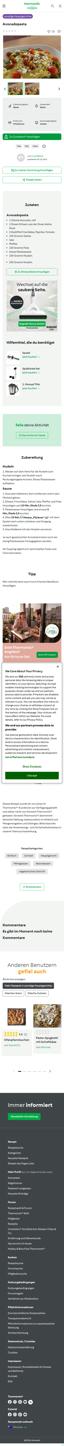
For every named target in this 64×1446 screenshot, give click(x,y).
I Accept (32, 775)
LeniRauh (37, 156)
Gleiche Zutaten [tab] (37, 993)
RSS (10, 1381)
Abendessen (43, 863)
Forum (12, 1202)
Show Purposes (32, 766)
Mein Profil (30, 1172)
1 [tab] (19, 1071)
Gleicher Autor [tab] (13, 993)
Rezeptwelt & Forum (20, 1208)
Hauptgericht (49, 855)
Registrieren (15, 1183)
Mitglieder (14, 1218)
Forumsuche (15, 1268)
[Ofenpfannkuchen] (16, 1017)
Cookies (13, 1352)
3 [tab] (29, 1071)
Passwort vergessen (19, 1188)
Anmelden (14, 1177)
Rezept (12, 1141)
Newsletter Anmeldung (24, 1116)
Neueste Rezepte (18, 1158)
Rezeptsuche (15, 1147)
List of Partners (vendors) (20, 757)
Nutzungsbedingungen (21, 1288)
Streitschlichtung (18, 1332)
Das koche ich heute (20, 1243)
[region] (32, 723)
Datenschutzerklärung (21, 1347)
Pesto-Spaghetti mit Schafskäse (47, 1040)
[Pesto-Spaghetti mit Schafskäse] (47, 1016)
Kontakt (12, 1376)
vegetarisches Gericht (32, 871)
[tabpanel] (32, 1039)
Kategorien (14, 1152)
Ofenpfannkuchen (16, 1040)
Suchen (12, 1257)
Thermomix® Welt (18, 1213)
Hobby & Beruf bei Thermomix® (26, 1248)
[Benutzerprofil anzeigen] (21, 157)
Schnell (28, 855)
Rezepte (13, 1223)
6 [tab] (44, 1071)
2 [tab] (24, 1071)
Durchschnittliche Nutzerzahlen (26, 1313)
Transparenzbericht (19, 1318)
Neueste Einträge (18, 1193)
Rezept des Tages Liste (21, 1163)
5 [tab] (39, 1071)
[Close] (57, 666)
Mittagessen (21, 863)
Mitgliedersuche (17, 1273)
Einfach (11, 855)
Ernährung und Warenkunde (24, 1238)
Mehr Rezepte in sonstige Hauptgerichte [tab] (28, 985)
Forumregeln (15, 1293)
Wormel (45, 1047)
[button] (4, 6)
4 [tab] (34, 1071)
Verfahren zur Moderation (23, 1298)
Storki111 (15, 1045)
